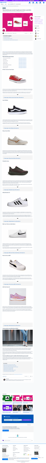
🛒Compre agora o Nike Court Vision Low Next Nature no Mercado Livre (14, 252)
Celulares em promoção (26, 447)
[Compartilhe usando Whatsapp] (30, 33)
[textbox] (18, 440)
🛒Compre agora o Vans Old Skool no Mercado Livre (11, 128)
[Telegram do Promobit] (43, 458)
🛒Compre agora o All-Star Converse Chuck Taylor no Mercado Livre (13, 97)
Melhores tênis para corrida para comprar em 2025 (9, 364)
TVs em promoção (25, 451)
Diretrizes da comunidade (37, 446)
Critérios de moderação (36, 447)
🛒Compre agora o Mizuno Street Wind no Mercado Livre (11, 158)
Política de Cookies (15, 448)
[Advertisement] (39, 11)
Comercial (14, 446)
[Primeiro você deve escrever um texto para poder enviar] (32, 440)
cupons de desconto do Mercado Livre (18, 374)
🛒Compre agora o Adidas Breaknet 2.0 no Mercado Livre (11, 221)
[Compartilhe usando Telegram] (32, 33)
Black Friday (25, 446)
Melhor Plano (14, 454)
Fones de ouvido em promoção (27, 448)
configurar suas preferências (22, 458)
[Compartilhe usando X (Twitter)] (29, 33)
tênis (5, 51)
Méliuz (13, 455)
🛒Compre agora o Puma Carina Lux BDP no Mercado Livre (12, 284)
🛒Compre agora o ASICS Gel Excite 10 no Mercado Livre (11, 325)
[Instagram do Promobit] (39, 458)
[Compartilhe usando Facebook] (28, 33)
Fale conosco (14, 447)
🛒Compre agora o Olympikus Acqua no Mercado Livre (11, 189)
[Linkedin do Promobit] (41, 458)
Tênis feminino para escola (7, 37)
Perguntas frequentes (36, 448)
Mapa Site (14, 450)
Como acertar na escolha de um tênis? (8, 38)
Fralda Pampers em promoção (27, 450)
